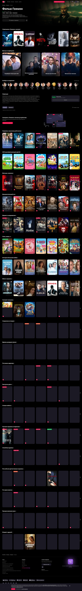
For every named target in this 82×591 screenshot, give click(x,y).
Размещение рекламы (6, 566)
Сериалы (23, 563)
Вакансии (4, 562)
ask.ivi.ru (43, 569)
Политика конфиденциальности (7, 569)
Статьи (23, 566)
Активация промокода (26, 567)
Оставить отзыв (5, 573)
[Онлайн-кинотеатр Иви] (4, 2)
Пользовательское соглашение (7, 567)
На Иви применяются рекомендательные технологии (11, 570)
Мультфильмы (24, 565)
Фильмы (23, 562)
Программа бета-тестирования (7, 563)
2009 (5, 11)
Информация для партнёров (7, 565)
